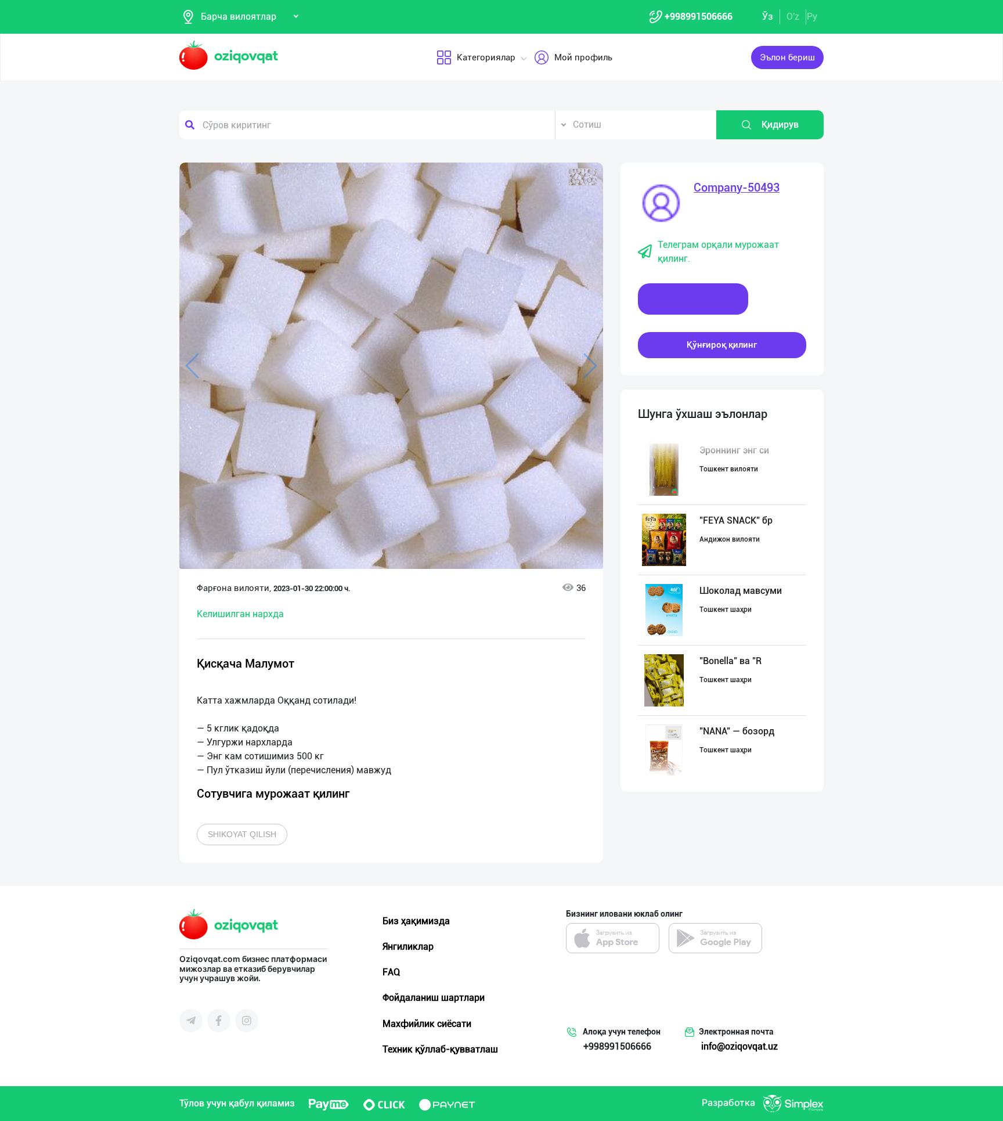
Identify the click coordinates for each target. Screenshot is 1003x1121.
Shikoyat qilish (242, 834)
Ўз (767, 16)
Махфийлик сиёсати (427, 1023)
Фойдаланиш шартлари (434, 997)
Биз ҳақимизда (416, 921)
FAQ (391, 972)
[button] (582, 177)
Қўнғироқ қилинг (722, 345)
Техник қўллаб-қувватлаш (440, 1049)
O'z (792, 16)
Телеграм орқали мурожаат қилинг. (718, 251)
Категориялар (486, 57)
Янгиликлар (408, 946)
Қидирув (780, 124)
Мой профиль (583, 57)
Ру (812, 16)
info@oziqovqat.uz (739, 1046)
